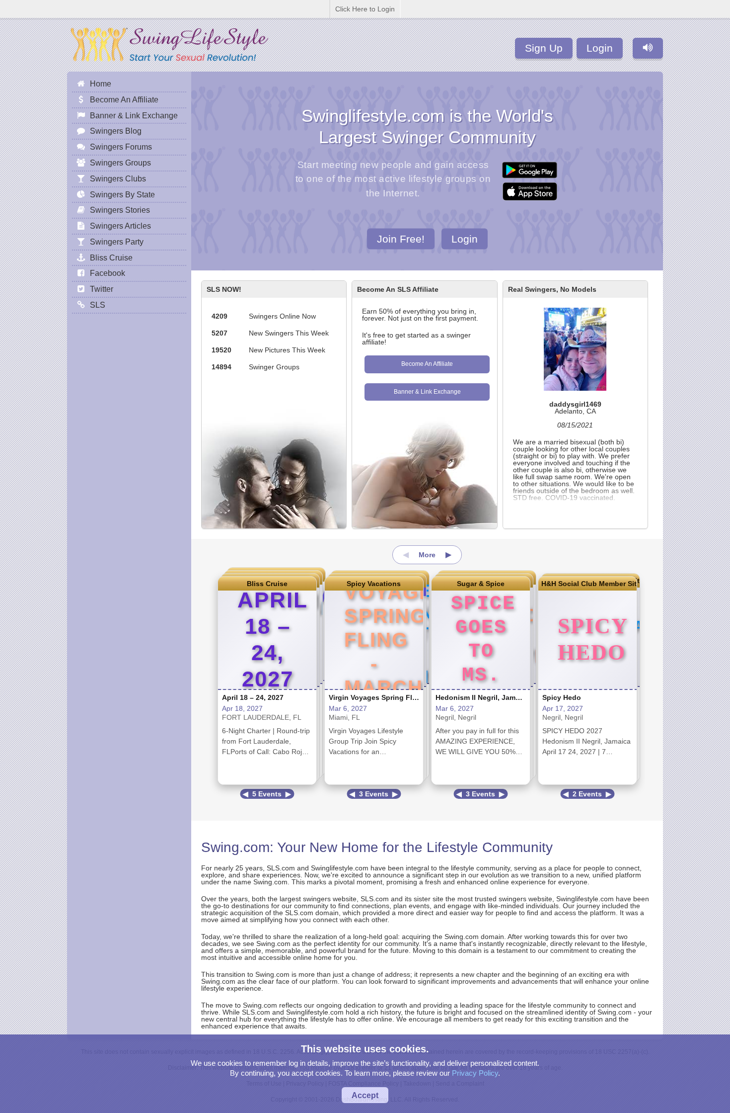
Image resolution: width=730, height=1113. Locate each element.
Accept (365, 1095)
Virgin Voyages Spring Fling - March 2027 (398, 697)
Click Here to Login (365, 9)
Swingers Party (117, 241)
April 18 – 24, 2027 (253, 697)
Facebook (107, 272)
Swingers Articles (120, 225)
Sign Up (544, 48)
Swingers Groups (120, 162)
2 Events (587, 793)
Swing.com (235, 847)
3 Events (373, 793)
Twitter (101, 288)
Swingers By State (122, 194)
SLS (97, 304)
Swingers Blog (116, 130)
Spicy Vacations (374, 584)
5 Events (267, 793)
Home (100, 83)
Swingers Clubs (118, 178)
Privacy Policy (475, 1073)
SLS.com (281, 868)
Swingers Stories (120, 209)
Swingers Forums (121, 146)
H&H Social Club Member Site (587, 584)
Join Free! (401, 238)
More (427, 554)
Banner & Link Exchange (427, 391)
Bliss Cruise (267, 584)
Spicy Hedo (561, 697)
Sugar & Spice (481, 584)
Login (599, 48)
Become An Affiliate (427, 363)
